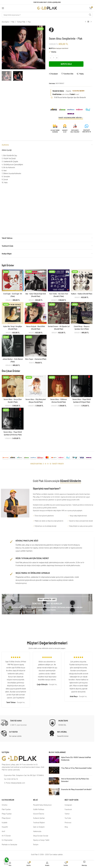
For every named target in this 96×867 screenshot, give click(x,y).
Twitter (67, 813)
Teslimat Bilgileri (39, 822)
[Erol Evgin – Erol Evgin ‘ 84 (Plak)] (13, 280)
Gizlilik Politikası (38, 809)
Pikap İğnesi (6, 818)
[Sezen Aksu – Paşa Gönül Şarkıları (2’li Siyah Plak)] (81, 386)
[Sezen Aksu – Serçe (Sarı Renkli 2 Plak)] (13, 386)
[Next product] (91, 21)
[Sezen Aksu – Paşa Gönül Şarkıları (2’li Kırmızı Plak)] (13, 419)
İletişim (35, 844)
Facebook (68, 809)
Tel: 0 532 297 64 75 (11, 779)
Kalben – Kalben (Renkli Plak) (81, 293)
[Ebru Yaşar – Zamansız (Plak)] (35, 346)
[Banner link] (47, 604)
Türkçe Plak (21, 22)
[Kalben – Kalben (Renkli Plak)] (81, 280)
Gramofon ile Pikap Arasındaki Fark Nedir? (76, 789)
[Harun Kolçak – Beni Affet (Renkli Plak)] (35, 313)
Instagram (68, 805)
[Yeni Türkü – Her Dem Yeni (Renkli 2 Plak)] (59, 280)
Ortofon (4, 805)
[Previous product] (85, 21)
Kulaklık (4, 822)
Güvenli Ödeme (38, 813)
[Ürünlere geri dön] (88, 21)
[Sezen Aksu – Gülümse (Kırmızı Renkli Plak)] (59, 386)
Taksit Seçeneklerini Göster (70, 118)
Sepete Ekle (66, 64)
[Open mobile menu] (3, 8)
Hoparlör (5, 827)
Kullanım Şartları (39, 818)
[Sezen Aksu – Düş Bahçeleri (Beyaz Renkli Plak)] (35, 386)
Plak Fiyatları (6, 809)
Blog (66, 827)
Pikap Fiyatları (7, 813)
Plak (12, 22)
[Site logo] (47, 8)
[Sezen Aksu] (59, 31)
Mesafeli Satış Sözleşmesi (42, 805)
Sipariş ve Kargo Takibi (41, 840)
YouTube (68, 818)
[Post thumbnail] (54, 759)
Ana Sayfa (5, 22)
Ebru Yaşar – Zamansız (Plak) (35, 359)
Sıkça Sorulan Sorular (40, 835)
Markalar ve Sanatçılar (9, 844)
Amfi (3, 831)
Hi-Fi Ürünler (6, 835)
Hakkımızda (37, 831)
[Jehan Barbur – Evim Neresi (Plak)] (13, 346)
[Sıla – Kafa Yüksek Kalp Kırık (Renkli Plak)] (35, 280)
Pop (29, 22)
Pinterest (68, 822)
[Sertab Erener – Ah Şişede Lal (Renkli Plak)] (59, 313)
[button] (4, 47)
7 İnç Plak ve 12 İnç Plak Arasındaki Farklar (76, 768)
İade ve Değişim (39, 827)
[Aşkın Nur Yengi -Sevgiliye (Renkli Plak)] (13, 313)
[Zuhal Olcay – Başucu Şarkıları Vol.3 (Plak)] (81, 313)
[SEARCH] (90, 14)
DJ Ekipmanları (7, 840)
